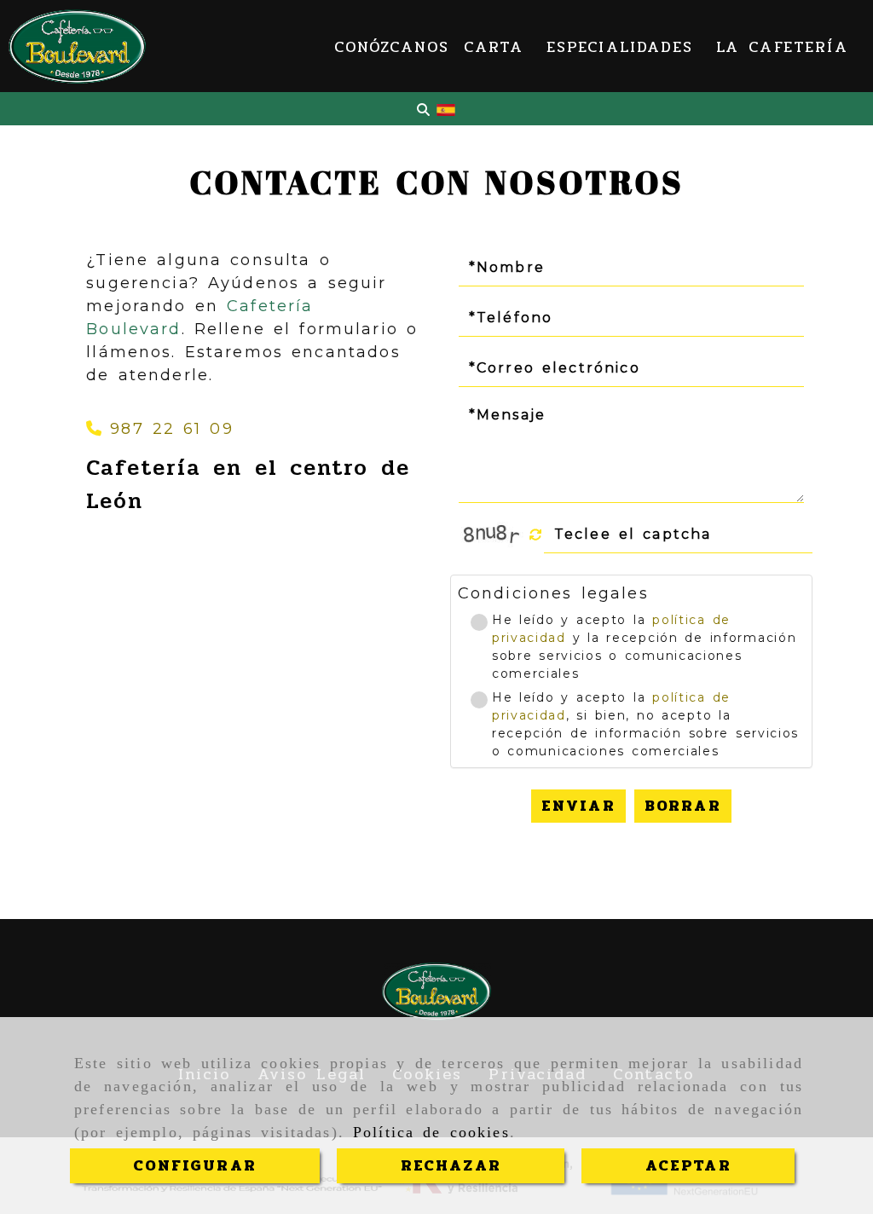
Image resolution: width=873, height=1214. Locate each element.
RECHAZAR (451, 1165)
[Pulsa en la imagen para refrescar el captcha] (492, 534)
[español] (445, 109)
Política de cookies (431, 1132)
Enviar (578, 806)
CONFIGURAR (195, 1165)
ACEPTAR (688, 1165)
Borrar (683, 806)
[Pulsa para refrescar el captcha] (535, 535)
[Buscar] (423, 109)
